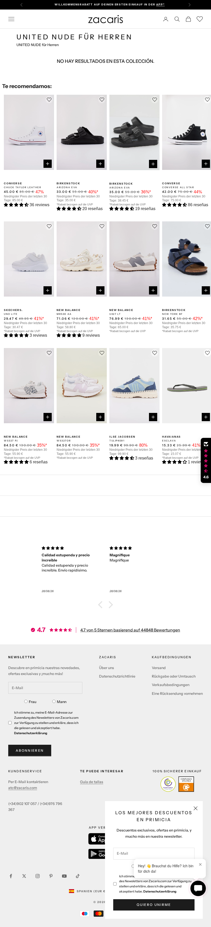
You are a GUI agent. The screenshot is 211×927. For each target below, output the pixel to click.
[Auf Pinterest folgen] (51, 876)
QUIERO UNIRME (154, 905)
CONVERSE (13, 183)
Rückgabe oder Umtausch (174, 676)
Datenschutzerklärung (160, 891)
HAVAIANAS (171, 436)
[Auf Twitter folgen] (24, 876)
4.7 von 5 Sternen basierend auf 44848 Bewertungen (130, 630)
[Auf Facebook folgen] (10, 876)
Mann (61, 701)
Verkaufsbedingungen (170, 684)
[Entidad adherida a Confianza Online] (177, 784)
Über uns (106, 667)
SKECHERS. (13, 310)
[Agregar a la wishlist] (207, 353)
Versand (159, 667)
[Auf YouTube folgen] (64, 876)
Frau (32, 701)
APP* (160, 4)
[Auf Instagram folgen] (37, 876)
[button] (17, 205)
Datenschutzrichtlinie (117, 676)
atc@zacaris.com (22, 787)
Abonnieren (30, 750)
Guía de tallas (91, 781)
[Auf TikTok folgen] (77, 876)
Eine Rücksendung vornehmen (177, 693)
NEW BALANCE (69, 310)
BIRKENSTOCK (68, 183)
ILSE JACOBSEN (122, 436)
